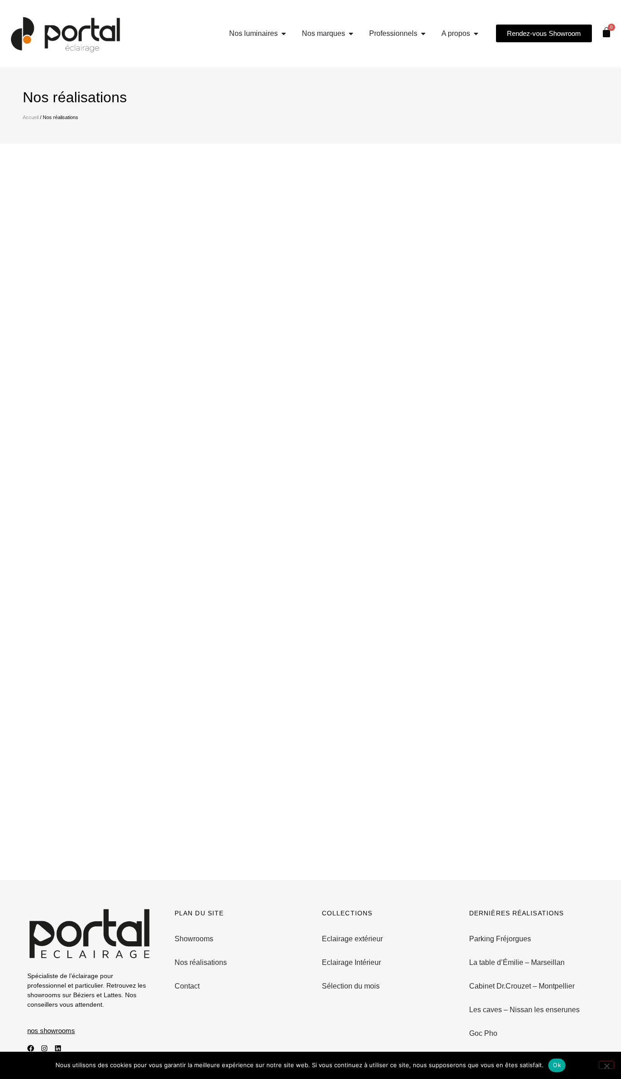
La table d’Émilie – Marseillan (517, 962)
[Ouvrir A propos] (476, 33)
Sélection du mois (351, 986)
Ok (557, 1065)
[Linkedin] (58, 1048)
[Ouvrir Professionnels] (423, 33)
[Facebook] (30, 1048)
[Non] (606, 1065)
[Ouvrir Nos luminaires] (283, 33)
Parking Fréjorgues (500, 939)
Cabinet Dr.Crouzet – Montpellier (522, 986)
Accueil (31, 117)
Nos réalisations (201, 962)
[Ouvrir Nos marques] (351, 33)
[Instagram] (44, 1048)
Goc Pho (483, 1033)
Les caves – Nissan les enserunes (524, 1010)
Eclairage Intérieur (351, 962)
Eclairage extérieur (352, 939)
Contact (187, 986)
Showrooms (194, 939)
